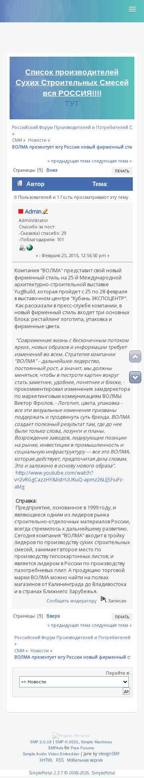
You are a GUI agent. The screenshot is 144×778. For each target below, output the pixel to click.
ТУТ (72, 103)
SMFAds (55, 748)
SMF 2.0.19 (41, 742)
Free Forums (82, 748)
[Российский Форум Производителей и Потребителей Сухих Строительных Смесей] (29, 249)
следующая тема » (112, 161)
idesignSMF (109, 753)
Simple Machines (96, 742)
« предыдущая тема (68, 161)
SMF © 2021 (66, 742)
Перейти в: (118, 673)
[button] (132, 9)
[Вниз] (135, 377)
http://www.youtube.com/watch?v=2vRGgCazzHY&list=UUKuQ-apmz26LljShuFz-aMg (69, 479)
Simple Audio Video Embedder (51, 754)
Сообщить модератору (71, 601)
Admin (33, 211)
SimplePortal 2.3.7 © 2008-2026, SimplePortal (72, 773)
